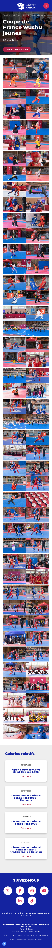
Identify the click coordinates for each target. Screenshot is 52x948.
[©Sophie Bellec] (14, 437)
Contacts (26, 915)
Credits (19, 913)
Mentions (7, 913)
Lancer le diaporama (17, 49)
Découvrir (26, 776)
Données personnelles (38, 913)
